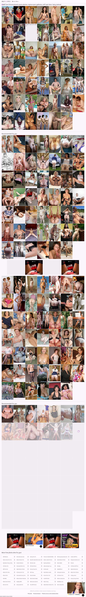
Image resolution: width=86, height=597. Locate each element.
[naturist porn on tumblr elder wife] (31, 484)
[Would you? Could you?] (43, 85)
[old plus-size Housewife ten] (31, 121)
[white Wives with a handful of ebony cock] (19, 414)
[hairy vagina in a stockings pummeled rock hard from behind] (43, 431)
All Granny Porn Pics (20, 572)
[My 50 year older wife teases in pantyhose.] (31, 373)
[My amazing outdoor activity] (78, 232)
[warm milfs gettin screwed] (19, 484)
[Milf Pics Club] (43, 50)
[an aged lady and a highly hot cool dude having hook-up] (31, 302)
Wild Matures (5, 556)
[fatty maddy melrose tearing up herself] (66, 484)
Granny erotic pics (74, 581)
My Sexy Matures (47, 563)
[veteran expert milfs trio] (7, 215)
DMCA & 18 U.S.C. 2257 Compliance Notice (50, 593)
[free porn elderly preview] (31, 502)
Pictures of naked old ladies (49, 556)
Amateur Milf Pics (74, 556)
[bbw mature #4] (43, 215)
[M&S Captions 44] (66, 197)
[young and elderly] (7, 373)
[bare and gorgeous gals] (43, 15)
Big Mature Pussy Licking (7, 563)
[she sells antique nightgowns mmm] (66, 85)
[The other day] (66, 414)
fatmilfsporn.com (60, 581)
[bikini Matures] (43, 284)
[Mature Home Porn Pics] (19, 103)
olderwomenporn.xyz (47, 566)
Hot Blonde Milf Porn (74, 566)
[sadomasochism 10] (55, 431)
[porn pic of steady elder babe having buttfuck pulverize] (43, 449)
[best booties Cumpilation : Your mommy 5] (55, 449)
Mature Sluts (5, 575)
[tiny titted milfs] (55, 103)
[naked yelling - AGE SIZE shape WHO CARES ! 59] (43, 302)
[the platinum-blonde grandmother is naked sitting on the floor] (31, 391)
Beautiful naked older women (35, 559)
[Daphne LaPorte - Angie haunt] (7, 144)
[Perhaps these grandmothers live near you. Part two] (66, 144)
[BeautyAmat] (19, 144)
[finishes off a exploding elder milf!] (43, 391)
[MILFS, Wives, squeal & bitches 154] (66, 320)
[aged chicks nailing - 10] (19, 320)
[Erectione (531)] (55, 284)
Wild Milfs (5, 578)
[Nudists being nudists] (66, 50)
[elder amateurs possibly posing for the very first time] (7, 232)
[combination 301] (55, 68)
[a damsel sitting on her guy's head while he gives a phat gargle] (7, 355)
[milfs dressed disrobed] (43, 232)
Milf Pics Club (5, 569)
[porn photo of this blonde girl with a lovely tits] (78, 431)
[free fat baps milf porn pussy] (78, 373)
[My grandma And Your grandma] (43, 179)
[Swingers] (78, 50)
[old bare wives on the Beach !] (78, 215)
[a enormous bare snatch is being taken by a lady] (19, 161)
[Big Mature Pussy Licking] (19, 85)
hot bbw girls (46, 569)
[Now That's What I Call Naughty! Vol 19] (43, 32)
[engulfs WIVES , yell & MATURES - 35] (66, 121)
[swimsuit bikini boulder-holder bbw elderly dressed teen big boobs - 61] (31, 103)
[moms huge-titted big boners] (19, 32)
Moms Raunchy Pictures (75, 584)
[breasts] (7, 250)
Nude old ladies (33, 575)
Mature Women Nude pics (21, 578)
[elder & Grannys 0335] (7, 467)
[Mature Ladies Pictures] (19, 232)
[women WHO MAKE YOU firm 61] (31, 161)
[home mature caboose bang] (19, 179)
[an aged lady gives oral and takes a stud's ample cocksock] (66, 355)
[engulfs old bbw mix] (7, 50)
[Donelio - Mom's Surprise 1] (66, 68)
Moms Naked (59, 563)
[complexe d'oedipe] (7, 85)
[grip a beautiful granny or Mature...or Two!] (78, 179)
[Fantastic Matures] (19, 215)
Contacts (30, 593)
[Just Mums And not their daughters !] (7, 284)
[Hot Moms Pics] (7, 161)
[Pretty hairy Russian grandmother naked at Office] (31, 144)
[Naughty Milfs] (19, 121)
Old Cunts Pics (5, 584)
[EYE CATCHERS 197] (43, 144)
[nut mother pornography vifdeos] (31, 431)
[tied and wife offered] (31, 232)
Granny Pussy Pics (33, 569)
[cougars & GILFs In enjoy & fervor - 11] (55, 338)
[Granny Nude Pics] (43, 197)
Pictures (72, 563)
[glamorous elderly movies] (7, 520)
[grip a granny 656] (55, 484)
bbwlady (58, 566)
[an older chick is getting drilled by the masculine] (7, 431)
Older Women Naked (34, 578)
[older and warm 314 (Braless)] (55, 355)
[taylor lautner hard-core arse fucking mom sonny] (55, 467)
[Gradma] (55, 197)
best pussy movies (8, 596)
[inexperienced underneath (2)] (43, 121)
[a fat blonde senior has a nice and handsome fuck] (31, 414)
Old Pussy (32, 572)
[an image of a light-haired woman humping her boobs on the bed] (7, 320)
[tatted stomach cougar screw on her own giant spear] (19, 449)
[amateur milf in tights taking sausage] (43, 355)
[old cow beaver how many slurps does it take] (43, 161)
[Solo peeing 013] (66, 103)
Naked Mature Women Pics (49, 584)
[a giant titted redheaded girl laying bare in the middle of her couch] (7, 414)
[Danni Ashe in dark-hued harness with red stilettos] (43, 103)
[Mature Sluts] (19, 355)
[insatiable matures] (7, 502)
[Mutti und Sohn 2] (78, 103)
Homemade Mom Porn (20, 566)
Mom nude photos (60, 584)
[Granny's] (43, 502)
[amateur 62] (7, 121)
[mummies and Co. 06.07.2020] (19, 68)
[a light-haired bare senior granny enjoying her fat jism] (7, 197)
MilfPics (6, 1)
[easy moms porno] (31, 85)
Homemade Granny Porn (21, 575)
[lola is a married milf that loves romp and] (31, 467)
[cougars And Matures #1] (66, 215)
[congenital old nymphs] (78, 144)
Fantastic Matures (19, 563)
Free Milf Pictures (33, 584)
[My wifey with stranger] (55, 121)
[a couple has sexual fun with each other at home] (43, 467)
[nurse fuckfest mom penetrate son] (66, 520)
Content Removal (37, 593)
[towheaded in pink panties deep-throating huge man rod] (78, 484)
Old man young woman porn (62, 556)
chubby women (73, 575)
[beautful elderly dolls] (66, 391)
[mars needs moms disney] (43, 250)
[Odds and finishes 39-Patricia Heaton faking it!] (66, 179)
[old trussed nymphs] (19, 284)
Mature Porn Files (6, 572)
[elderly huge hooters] (66, 250)
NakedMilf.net (59, 569)
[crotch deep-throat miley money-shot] (78, 68)
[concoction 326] (78, 85)
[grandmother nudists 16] (7, 391)
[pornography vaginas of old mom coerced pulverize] (78, 449)
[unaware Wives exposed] (78, 414)
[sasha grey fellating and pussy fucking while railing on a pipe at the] (19, 431)
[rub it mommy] (78, 15)
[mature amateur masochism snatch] (31, 215)
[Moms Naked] (19, 391)
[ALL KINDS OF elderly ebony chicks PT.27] (55, 414)
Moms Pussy (46, 581)
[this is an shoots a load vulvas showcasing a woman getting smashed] (78, 467)
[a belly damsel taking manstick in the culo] (78, 320)
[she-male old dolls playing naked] (43, 484)
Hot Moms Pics (5, 566)
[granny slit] (55, 85)
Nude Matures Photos (61, 559)
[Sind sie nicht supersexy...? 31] (19, 15)
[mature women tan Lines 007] (7, 484)
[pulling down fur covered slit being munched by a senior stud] (78, 338)
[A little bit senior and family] (31, 284)
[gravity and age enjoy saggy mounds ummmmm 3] (7, 32)
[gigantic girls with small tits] (31, 32)
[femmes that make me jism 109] (31, 50)
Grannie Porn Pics (47, 575)
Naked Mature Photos (20, 569)
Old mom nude (32, 563)
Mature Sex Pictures (7, 581)
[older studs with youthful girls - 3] (78, 32)
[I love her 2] (66, 161)
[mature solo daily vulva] (55, 502)
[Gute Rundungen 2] (55, 232)
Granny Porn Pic (33, 556)
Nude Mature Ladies (47, 572)
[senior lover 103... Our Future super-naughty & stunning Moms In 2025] (43, 68)
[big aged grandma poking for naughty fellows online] (55, 391)
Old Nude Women (33, 566)
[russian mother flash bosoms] (66, 449)
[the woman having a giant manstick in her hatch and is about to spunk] (7, 338)
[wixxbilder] (78, 197)
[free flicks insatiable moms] (19, 467)
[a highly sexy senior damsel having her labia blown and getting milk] (66, 467)
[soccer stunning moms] (55, 520)
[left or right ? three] (43, 320)
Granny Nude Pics (19, 584)
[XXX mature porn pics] (31, 179)
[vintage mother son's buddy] (78, 302)
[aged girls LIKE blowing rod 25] (55, 250)
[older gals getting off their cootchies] (31, 520)
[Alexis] (7, 449)
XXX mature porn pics (20, 556)
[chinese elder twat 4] (66, 338)
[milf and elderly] (55, 179)
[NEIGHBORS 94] (43, 520)
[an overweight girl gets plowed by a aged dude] (31, 338)
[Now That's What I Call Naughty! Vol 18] (66, 15)
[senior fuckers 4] (7, 103)
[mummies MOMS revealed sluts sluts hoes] (55, 144)
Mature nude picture (61, 578)
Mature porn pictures (34, 581)
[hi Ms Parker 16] (55, 373)
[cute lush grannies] (55, 302)
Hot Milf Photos (46, 578)
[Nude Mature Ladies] (19, 250)
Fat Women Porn (60, 575)
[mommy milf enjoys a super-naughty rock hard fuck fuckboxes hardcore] (66, 373)
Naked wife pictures (74, 569)
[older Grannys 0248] (66, 502)
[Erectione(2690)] (7, 68)
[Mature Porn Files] (31, 68)
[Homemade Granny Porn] (43, 338)
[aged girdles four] (31, 355)
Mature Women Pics (20, 559)
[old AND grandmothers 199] (55, 215)
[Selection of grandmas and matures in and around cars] (55, 161)
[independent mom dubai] (31, 250)
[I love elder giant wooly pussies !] (19, 520)
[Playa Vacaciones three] (7, 15)
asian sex (2, 596)
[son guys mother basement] (43, 373)
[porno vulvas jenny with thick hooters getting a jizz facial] (19, 338)
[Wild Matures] (66, 32)
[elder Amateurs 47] (78, 355)
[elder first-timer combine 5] (31, 197)
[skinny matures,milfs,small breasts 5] (55, 50)
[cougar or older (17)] (19, 302)
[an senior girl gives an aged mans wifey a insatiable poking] (19, 197)
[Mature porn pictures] (19, 373)
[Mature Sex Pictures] (31, 320)
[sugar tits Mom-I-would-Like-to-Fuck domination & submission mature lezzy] (31, 449)
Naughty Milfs (19, 581)
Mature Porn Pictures (75, 572)
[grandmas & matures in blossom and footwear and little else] (19, 502)
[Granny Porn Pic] (7, 302)
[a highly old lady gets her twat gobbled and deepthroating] (66, 284)
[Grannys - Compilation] (78, 502)
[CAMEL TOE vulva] (19, 50)
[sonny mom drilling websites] (55, 15)
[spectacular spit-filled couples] (31, 15)
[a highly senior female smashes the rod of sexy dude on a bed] (66, 232)
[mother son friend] (78, 284)
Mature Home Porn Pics (7, 559)
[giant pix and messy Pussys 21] (78, 161)
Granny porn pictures (61, 572)
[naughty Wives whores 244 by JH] (55, 32)
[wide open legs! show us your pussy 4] (55, 320)
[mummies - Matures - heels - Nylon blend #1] (66, 431)
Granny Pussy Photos (75, 578)
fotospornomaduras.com (75, 559)
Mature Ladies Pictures (48, 559)
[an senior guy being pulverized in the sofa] (66, 302)
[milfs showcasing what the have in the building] (7, 179)
